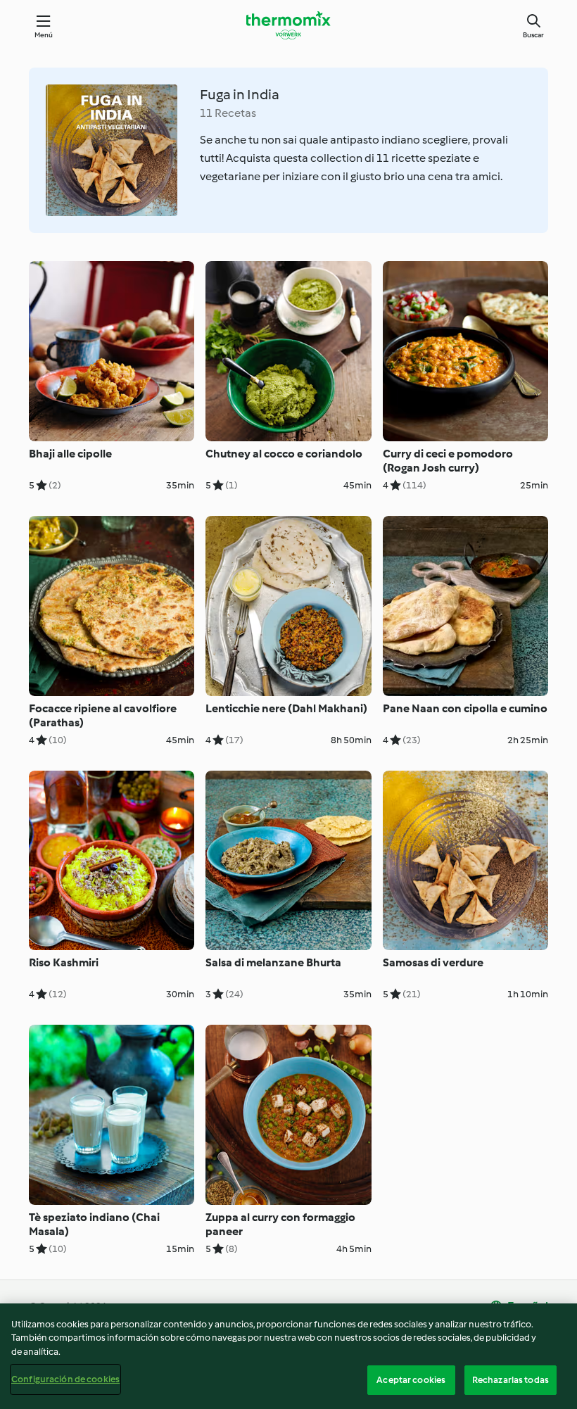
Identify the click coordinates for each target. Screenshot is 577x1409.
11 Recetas (228, 113)
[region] (288, 1356)
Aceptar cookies (410, 1380)
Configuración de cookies (65, 1379)
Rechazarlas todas (510, 1380)
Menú (43, 34)
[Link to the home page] (288, 25)
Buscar (533, 34)
